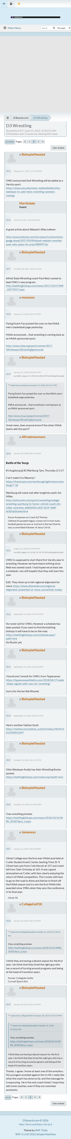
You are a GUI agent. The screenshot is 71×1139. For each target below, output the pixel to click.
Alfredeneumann (33, 437)
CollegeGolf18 (32, 904)
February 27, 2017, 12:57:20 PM (28, 171)
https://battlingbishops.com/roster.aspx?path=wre (34, 776)
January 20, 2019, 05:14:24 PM (27, 1004)
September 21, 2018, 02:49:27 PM (28, 716)
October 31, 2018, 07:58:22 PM (27, 804)
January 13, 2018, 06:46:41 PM (27, 372)
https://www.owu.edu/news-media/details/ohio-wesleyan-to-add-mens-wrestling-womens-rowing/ (33, 191)
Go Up (8, 1097)
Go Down (10, 142)
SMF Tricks (41, 1130)
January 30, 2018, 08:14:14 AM (27, 453)
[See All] (8, 117)
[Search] (53, 28)
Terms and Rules (34, 1124)
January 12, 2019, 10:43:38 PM (27, 849)
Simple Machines (46, 1134)
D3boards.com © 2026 (35, 1120)
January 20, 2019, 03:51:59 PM (27, 921)
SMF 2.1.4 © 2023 (25, 1134)
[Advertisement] (35, 72)
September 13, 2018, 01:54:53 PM (28, 614)
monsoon (28, 297)
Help (21, 1124)
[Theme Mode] (19, 3)
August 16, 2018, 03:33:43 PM (27, 549)
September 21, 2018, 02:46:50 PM (28, 667)
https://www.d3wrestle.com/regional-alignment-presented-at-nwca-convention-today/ (34, 587)
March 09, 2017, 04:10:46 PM (27, 220)
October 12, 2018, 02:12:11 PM (27, 760)
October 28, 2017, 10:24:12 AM (27, 269)
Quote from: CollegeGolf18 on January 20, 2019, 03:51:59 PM (36, 1015)
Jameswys (29, 832)
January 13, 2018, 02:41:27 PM (27, 314)
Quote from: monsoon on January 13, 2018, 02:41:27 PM (34, 385)
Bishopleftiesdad (33, 154)
